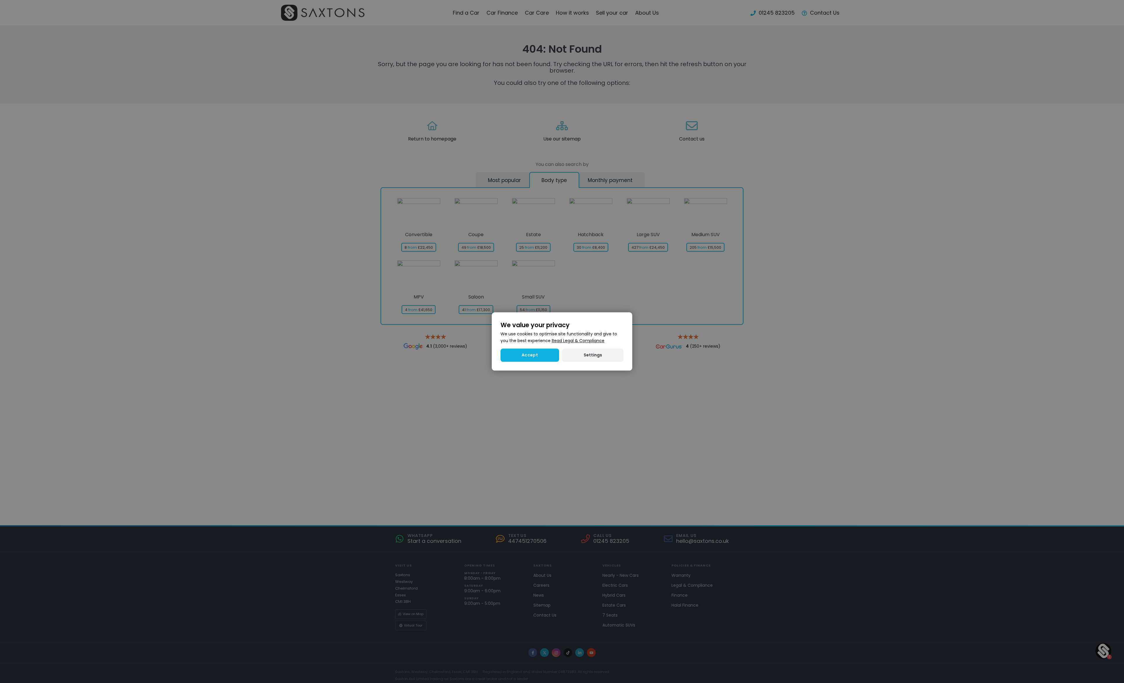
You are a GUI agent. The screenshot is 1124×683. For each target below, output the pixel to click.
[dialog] (562, 341)
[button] (592, 355)
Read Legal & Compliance (578, 341)
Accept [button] (530, 355)
